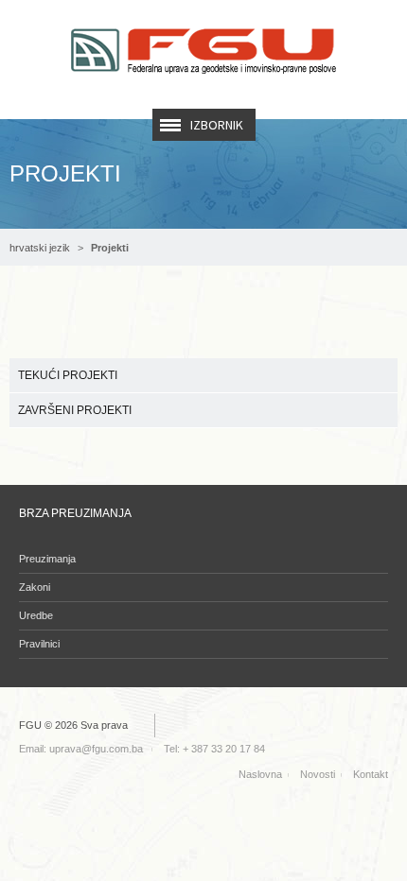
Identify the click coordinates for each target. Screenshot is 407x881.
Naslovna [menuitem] (260, 774)
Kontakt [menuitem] (370, 774)
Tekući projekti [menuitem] (67, 375)
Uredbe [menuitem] (36, 615)
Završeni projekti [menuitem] (75, 410)
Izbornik (216, 124)
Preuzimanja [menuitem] (47, 558)
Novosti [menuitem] (317, 774)
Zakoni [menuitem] (34, 587)
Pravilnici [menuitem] (39, 643)
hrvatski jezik (39, 247)
